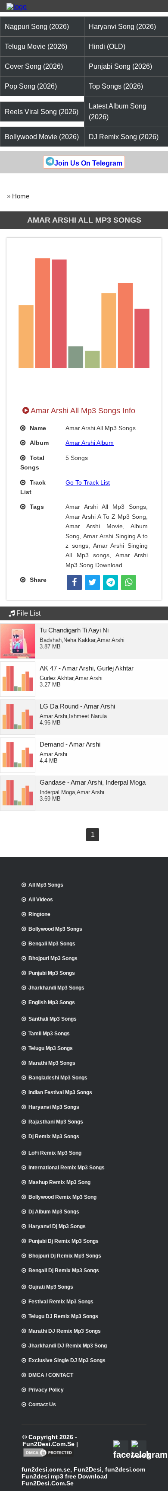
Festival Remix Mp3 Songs (60, 1302)
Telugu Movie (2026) (36, 46)
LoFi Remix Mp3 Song (54, 1153)
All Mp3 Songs (45, 885)
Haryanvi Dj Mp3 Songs (57, 1226)
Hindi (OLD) (107, 46)
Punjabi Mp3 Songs (51, 973)
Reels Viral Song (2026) (41, 111)
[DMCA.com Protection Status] (48, 1456)
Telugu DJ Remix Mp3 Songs (63, 1316)
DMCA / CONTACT (50, 1375)
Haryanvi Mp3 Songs (53, 1107)
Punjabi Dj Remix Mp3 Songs (63, 1241)
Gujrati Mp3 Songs (50, 1287)
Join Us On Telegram (88, 163)
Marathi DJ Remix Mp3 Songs (64, 1331)
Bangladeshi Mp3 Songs (57, 1078)
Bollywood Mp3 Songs (55, 929)
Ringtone (39, 914)
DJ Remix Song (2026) (124, 136)
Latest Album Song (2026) (117, 111)
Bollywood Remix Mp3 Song (62, 1197)
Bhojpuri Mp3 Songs (53, 958)
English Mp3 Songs (51, 1002)
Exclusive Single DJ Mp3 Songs (67, 1360)
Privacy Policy (46, 1390)
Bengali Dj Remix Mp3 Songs (63, 1271)
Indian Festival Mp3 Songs (60, 1092)
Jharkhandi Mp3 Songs (56, 988)
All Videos (40, 900)
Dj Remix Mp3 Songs (53, 1136)
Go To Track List (87, 482)
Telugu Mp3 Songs (50, 1048)
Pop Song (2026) (31, 86)
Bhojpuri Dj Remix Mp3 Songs (64, 1256)
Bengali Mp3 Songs (51, 944)
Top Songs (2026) (116, 86)
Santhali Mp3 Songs (52, 1019)
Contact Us (42, 1405)
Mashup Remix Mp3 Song (59, 1182)
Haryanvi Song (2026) (122, 26)
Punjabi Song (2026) (120, 66)
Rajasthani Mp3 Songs (55, 1122)
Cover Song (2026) (34, 66)
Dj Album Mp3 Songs (53, 1212)
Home (20, 196)
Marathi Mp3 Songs (51, 1063)
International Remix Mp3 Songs (66, 1168)
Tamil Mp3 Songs (49, 1034)
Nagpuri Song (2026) (37, 26)
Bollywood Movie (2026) (42, 136)
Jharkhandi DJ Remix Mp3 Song (67, 1346)
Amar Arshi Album (89, 442)
